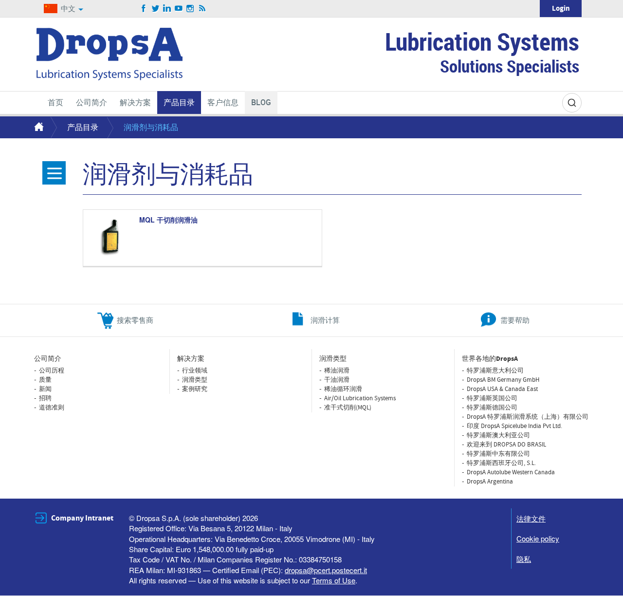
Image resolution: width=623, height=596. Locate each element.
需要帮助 (515, 320)
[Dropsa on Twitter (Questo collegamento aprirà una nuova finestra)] (155, 8)
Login (561, 8)
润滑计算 (325, 320)
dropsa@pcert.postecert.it (326, 570)
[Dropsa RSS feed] (202, 8)
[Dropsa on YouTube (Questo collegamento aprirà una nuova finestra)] (179, 8)
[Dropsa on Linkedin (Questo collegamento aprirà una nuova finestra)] (167, 8)
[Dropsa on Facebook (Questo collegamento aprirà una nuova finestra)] (144, 8)
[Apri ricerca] (572, 102)
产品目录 (82, 126)
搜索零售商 (135, 320)
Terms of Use (333, 580)
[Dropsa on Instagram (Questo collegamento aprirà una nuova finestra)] (190, 8)
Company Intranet (82, 518)
